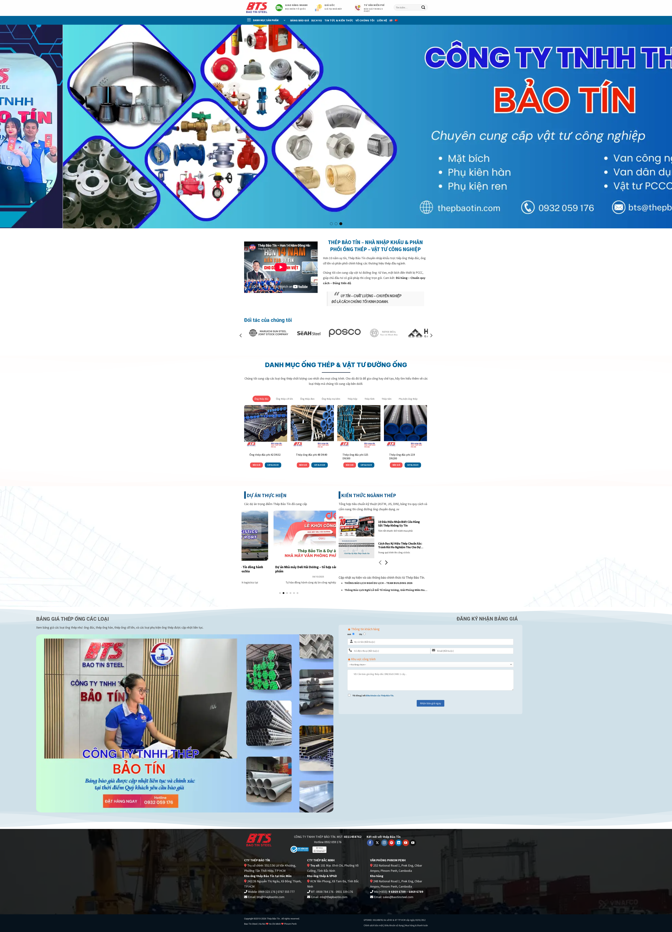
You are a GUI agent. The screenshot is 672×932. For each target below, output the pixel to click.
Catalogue (273, 465)
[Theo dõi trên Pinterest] (391, 842)
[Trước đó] (380, 563)
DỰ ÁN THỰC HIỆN (266, 495)
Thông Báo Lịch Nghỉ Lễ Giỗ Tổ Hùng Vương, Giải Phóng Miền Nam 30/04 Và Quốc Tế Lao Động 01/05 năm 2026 (385, 590)
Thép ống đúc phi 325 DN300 (355, 456)
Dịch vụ (316, 20)
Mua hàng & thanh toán (416, 925)
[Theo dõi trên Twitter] (377, 842)
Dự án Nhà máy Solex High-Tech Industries (295, 567)
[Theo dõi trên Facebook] (370, 842)
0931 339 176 (344, 892)
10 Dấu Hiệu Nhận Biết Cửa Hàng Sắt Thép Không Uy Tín (399, 523)
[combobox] (411, 7)
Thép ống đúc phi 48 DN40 (311, 454)
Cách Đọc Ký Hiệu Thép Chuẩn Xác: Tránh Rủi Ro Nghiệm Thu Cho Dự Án (400, 545)
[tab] (262, 399)
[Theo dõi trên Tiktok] (413, 842)
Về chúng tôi (365, 20)
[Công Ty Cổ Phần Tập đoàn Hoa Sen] (384, 333)
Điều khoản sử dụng (394, 925)
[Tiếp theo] (386, 563)
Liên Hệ (382, 20)
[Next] (654, 126)
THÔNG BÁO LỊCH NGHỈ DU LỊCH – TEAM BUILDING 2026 (378, 583)
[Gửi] (423, 7)
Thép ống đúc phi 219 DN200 (402, 456)
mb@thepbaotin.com (333, 897)
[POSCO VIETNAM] (261, 333)
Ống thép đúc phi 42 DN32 (265, 454)
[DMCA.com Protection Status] (341, 849)
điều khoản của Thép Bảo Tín (379, 695)
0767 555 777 (286, 892)
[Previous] (18, 126)
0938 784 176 (324, 892)
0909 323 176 (266, 892)
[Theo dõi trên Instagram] (384, 842)
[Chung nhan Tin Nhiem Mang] (319, 849)
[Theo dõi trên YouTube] (405, 842)
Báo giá (256, 465)
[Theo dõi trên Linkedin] (398, 842)
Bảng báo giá (299, 20)
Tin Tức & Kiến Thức (338, 20)
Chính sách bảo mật (373, 925)
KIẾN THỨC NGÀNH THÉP (368, 495)
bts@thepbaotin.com (270, 897)
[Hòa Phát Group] (348, 333)
